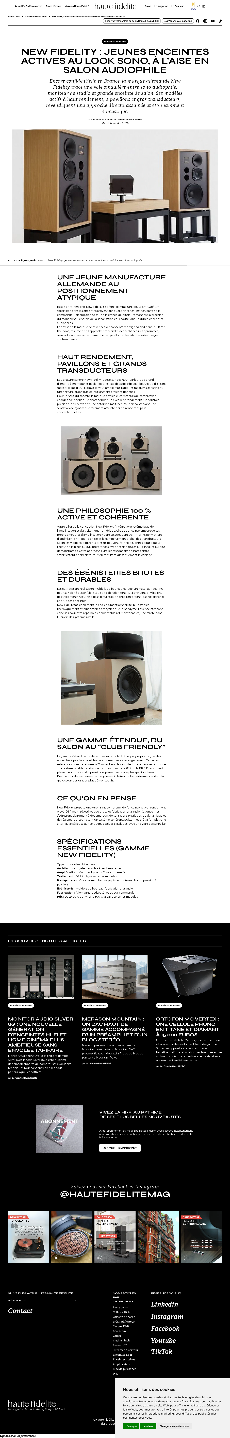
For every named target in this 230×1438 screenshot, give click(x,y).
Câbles (117, 1336)
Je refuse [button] (148, 1426)
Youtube (163, 1341)
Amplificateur (121, 1364)
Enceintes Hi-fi (122, 1354)
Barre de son (121, 1307)
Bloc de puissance (124, 1369)
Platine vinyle (121, 1340)
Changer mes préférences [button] (174, 1426)
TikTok (162, 1352)
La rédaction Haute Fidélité (129, 119)
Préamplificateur (124, 1321)
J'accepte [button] (131, 1426)
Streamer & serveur (125, 1350)
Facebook (165, 1329)
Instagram (167, 1317)
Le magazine (161, 6)
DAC (115, 1373)
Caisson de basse (124, 1317)
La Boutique (177, 6)
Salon (148, 6)
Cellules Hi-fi (121, 1312)
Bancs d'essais (53, 6)
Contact (20, 1311)
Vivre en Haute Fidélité (77, 6)
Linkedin (164, 1305)
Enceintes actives (124, 1359)
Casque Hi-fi (121, 1326)
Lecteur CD (120, 1345)
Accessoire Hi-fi (123, 1331)
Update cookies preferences (18, 1436)
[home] (115, 6)
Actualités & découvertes (28, 6)
